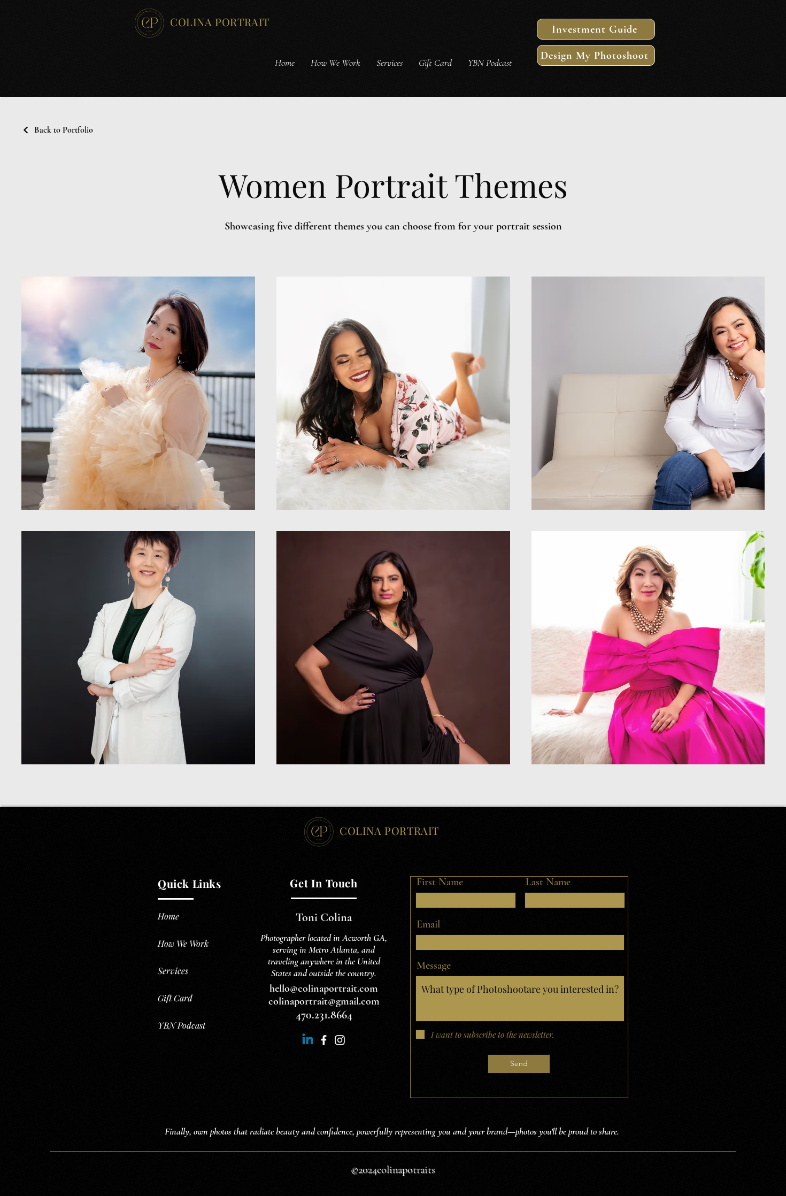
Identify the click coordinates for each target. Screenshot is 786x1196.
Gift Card (175, 997)
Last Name (548, 882)
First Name (440, 882)
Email (428, 924)
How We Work (183, 943)
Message (434, 965)
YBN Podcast (181, 1025)
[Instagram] (339, 1040)
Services (173, 970)
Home (168, 916)
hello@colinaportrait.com (323, 988)
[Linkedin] (307, 1040)
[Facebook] (323, 1040)
